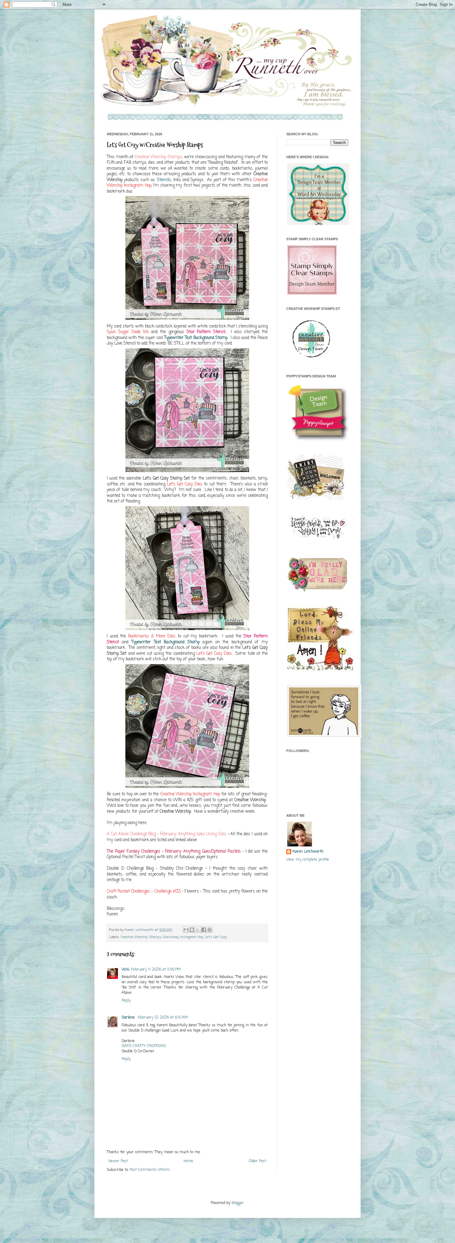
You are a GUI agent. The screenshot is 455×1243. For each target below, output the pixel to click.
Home (188, 1161)
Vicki (125, 969)
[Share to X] (198, 930)
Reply (126, 1000)
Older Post (257, 1161)
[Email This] (186, 930)
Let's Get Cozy (216, 937)
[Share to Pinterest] (209, 930)
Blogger (238, 1203)
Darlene (129, 1017)
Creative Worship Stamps (141, 937)
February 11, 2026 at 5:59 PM (156, 969)
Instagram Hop (191, 937)
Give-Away (171, 937)
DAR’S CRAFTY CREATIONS (144, 1046)
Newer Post (118, 1161)
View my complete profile (307, 860)
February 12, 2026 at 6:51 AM (163, 1017)
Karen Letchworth (140, 930)
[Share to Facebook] (204, 930)
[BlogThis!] (192, 930)
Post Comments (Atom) (150, 1170)
